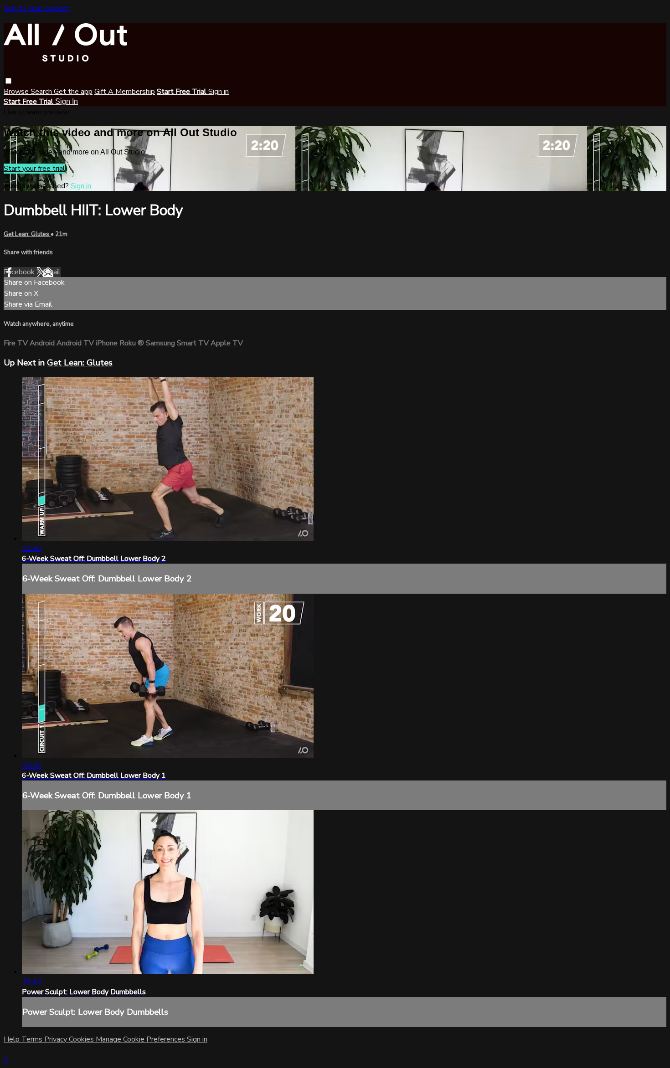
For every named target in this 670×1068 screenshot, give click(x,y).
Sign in (218, 92)
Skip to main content (37, 9)
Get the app (73, 92)
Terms (32, 1039)
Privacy (56, 1039)
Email (52, 272)
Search (42, 92)
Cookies (82, 1039)
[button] (8, 81)
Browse (17, 92)
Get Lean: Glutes (27, 234)
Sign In (66, 101)
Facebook (20, 272)
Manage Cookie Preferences (141, 1039)
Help (12, 1039)
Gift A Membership (124, 92)
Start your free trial (34, 169)
